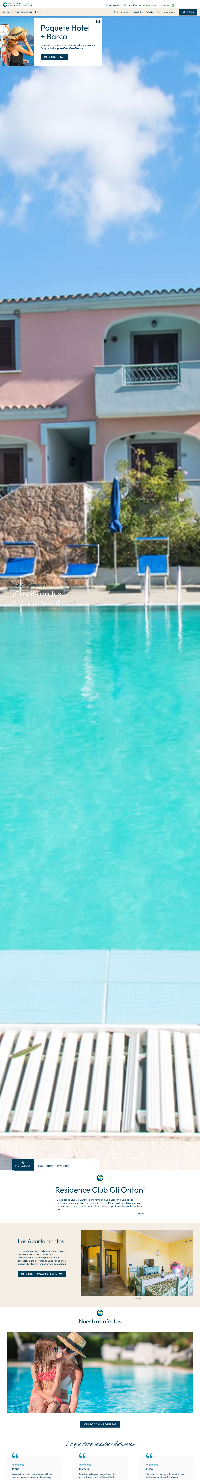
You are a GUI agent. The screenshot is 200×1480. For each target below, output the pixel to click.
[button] (93, 1165)
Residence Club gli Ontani (17, 12)
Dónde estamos (166, 12)
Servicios (138, 12)
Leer (139, 1213)
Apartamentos (122, 12)
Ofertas (150, 12)
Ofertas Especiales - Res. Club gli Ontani (58, 1165)
